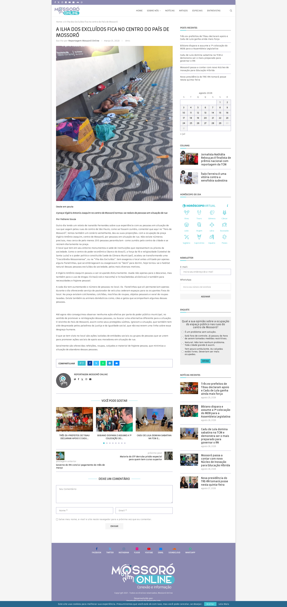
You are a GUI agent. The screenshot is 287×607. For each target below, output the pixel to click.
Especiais (197, 10)
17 (184, 118)
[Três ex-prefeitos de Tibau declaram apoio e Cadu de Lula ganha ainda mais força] (74, 419)
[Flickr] (66, 2)
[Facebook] (55, 2)
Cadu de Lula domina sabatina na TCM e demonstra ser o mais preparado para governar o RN (201, 58)
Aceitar (210, 604)
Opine (205, 361)
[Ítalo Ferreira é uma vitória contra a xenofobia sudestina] (189, 178)
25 (191, 123)
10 (184, 112)
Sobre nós (153, 10)
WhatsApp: (185, 279)
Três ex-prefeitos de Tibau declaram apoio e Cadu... (74, 437)
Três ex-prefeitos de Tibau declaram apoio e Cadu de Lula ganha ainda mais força (204, 38)
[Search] (230, 10)
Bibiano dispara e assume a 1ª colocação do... (114, 437)
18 (191, 118)
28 (213, 123)
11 (191, 112)
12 (198, 112)
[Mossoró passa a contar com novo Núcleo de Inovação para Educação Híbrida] (189, 460)
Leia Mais (224, 604)
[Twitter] (58, 2)
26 (198, 123)
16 (227, 112)
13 (205, 112)
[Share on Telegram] (110, 363)
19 (198, 118)
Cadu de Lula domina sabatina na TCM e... (154, 437)
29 (220, 123)
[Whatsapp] (82, 2)
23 (227, 118)
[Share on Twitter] (96, 363)
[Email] (73, 2)
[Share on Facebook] (89, 363)
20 (205, 118)
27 (205, 123)
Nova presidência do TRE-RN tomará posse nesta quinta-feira (214, 481)
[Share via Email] (116, 363)
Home (139, 10)
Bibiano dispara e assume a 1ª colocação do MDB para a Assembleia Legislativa (204, 47)
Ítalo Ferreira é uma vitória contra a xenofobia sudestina (214, 177)
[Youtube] (70, 2)
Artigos (183, 10)
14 (213, 112)
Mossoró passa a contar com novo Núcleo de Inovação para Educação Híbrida (204, 69)
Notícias (170, 10)
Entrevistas (213, 10)
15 (220, 112)
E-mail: (184, 267)
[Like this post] (83, 363)
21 (213, 118)
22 (220, 118)
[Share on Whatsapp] (103, 363)
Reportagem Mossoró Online (83, 40)
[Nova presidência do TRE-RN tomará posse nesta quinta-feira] (189, 482)
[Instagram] (62, 2)
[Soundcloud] (77, 2)
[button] (60, 425)
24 (184, 123)
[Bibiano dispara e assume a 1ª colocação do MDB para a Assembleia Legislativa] (114, 419)
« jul (182, 134)
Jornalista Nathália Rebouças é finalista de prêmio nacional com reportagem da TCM (216, 159)
